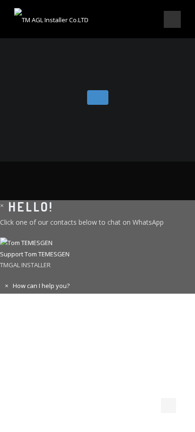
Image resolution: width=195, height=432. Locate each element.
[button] (97, 248)
